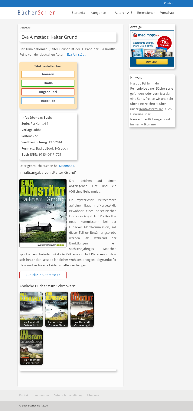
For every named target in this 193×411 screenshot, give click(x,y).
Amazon (48, 74)
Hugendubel (48, 92)
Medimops (66, 166)
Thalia (48, 83)
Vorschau (167, 13)
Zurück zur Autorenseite (43, 275)
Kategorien (98, 13)
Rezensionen (146, 13)
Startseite (79, 13)
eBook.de (48, 101)
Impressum (41, 395)
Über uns (93, 395)
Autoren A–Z (123, 13)
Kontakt (169, 3)
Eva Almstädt (76, 54)
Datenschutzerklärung (68, 395)
